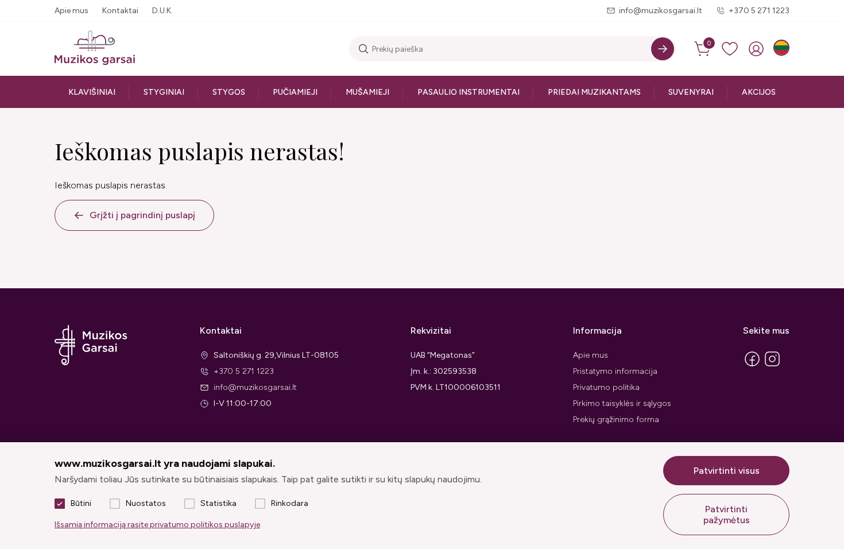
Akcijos (759, 92)
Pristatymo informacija (615, 371)
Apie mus (71, 11)
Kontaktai (120, 11)
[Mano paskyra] (756, 49)
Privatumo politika (606, 387)
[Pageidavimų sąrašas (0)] (730, 49)
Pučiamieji (295, 92)
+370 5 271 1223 (759, 11)
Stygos (228, 92)
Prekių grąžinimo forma (616, 419)
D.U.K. (162, 11)
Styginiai (164, 92)
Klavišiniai (91, 92)
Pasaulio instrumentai (468, 92)
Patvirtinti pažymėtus (726, 514)
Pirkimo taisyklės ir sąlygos (622, 403)
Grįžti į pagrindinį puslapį (142, 215)
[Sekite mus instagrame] (772, 365)
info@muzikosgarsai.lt (660, 11)
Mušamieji (367, 92)
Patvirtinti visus (727, 470)
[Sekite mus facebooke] (752, 365)
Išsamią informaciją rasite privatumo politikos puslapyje (157, 524)
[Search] (662, 48)
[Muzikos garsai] (95, 48)
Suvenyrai (691, 92)
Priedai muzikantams (594, 92)
